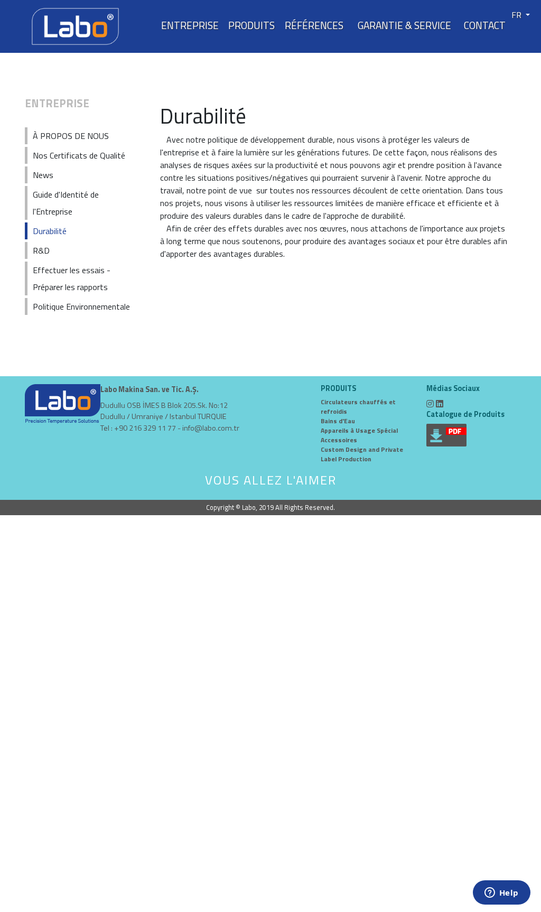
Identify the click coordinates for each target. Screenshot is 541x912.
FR (517, 14)
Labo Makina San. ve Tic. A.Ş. (149, 389)
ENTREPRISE (190, 25)
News (43, 175)
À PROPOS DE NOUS (71, 135)
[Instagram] (430, 403)
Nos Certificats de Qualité (79, 155)
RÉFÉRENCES (314, 25)
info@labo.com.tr (210, 428)
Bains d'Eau (338, 421)
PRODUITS (251, 25)
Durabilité (50, 231)
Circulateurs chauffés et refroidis (358, 406)
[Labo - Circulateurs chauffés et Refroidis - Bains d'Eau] (75, 25)
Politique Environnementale (81, 306)
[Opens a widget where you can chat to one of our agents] (501, 893)
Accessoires (339, 440)
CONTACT (485, 25)
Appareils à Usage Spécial (359, 430)
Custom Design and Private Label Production (362, 454)
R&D (41, 250)
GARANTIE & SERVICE (404, 25)
